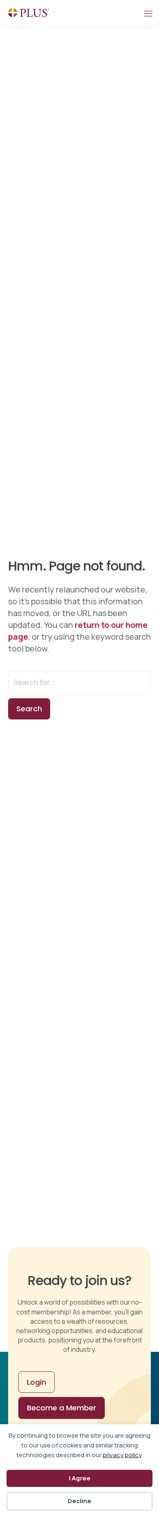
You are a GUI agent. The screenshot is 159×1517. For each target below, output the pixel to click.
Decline (79, 1501)
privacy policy (122, 1455)
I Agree (80, 1478)
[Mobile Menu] (148, 13)
